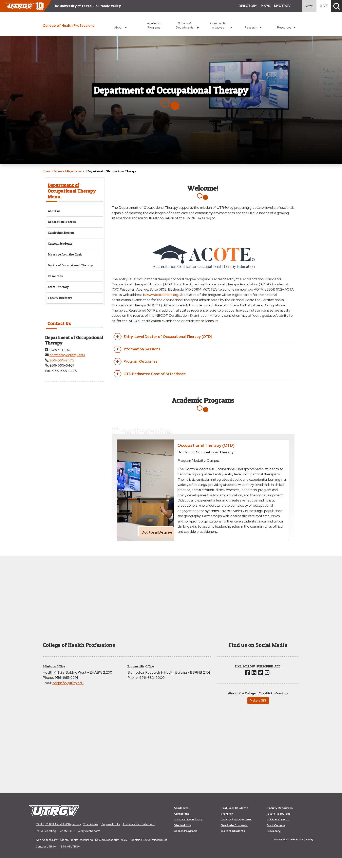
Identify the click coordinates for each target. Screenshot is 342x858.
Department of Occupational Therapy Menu (72, 190)
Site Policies (90, 824)
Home (46, 171)
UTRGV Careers (278, 819)
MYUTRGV (282, 6)
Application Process (62, 222)
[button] (336, 6)
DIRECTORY (248, 6)
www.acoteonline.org (162, 294)
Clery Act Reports (89, 831)
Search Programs (186, 831)
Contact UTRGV (46, 846)
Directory (273, 831)
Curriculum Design (61, 233)
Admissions (181, 814)
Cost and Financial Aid (188, 819)
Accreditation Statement (139, 824)
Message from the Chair (65, 254)
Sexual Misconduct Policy (111, 840)
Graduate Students (234, 825)
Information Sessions (142, 349)
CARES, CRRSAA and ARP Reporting (58, 824)
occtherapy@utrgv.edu (67, 355)
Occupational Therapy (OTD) (206, 445)
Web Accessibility (47, 840)
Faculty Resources (280, 808)
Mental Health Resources (76, 840)
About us (54, 211)
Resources (55, 276)
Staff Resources (279, 814)
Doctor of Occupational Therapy (70, 265)
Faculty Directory (60, 298)
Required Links (110, 824)
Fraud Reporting (46, 831)
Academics (181, 808)
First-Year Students (234, 808)
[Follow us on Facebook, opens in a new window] (247, 672)
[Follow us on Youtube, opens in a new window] (267, 672)
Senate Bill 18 (67, 831)
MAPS (265, 6)
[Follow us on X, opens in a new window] (260, 672)
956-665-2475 (61, 360)
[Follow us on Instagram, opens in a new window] (254, 672)
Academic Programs (154, 25)
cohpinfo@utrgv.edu (68, 683)
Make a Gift (258, 700)
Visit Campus (276, 825)
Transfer (227, 814)
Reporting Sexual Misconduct (148, 840)
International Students (236, 819)
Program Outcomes (141, 361)
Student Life (182, 825)
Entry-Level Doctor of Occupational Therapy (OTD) (168, 336)
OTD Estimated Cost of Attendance (155, 374)
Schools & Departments (68, 171)
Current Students (60, 243)
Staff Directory (58, 287)
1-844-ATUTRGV (69, 846)
